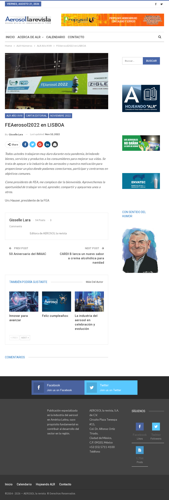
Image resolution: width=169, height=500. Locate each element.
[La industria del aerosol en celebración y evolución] (89, 301)
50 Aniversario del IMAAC (27, 254)
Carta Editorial (36, 115)
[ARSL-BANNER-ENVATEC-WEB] (141, 181)
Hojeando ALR (45, 484)
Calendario (55, 37)
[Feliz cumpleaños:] (56, 301)
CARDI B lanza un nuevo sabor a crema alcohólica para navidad (82, 258)
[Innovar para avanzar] (23, 301)
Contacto (76, 37)
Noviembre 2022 (60, 115)
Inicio (10, 37)
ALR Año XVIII (14, 115)
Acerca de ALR (29, 37)
